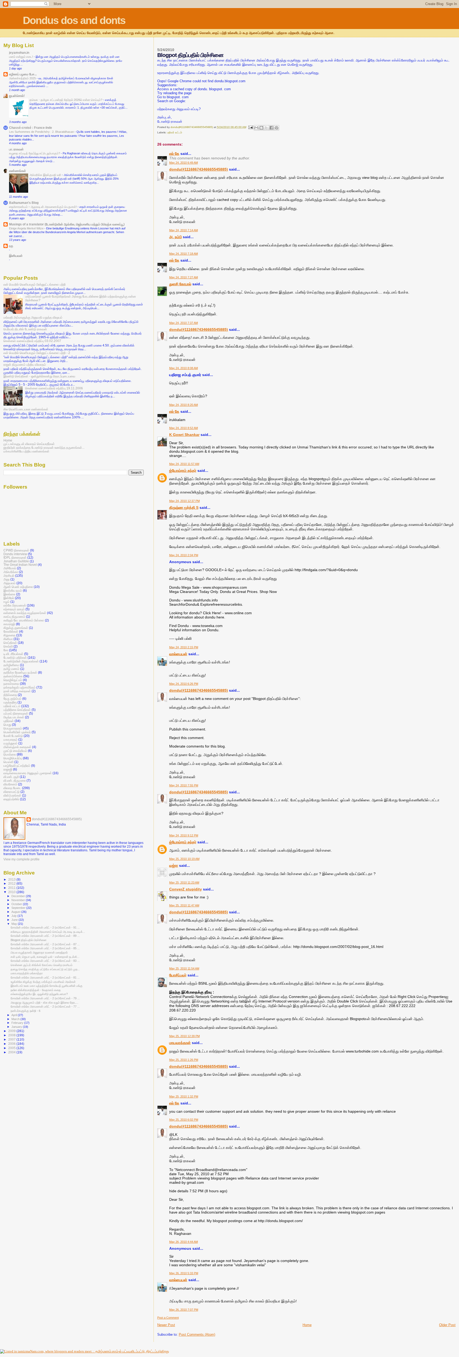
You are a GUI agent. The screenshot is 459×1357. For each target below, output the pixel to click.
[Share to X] (266, 127)
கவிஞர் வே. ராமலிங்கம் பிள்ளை (23, 620)
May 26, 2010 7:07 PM (183, 1309)
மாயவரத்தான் (180, 1043)
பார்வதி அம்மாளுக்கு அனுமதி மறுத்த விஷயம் (32, 317)
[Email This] (256, 127)
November (18, 900)
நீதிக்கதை (10, 694)
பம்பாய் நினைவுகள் (15, 713)
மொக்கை (9, 754)
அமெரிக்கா (10, 572)
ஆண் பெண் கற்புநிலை (18, 586)
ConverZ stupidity (185, 889)
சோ (5, 650)
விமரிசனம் (10, 784)
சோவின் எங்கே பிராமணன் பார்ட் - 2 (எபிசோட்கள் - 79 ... (45, 998)
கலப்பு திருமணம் (14, 616)
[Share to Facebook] (271, 127)
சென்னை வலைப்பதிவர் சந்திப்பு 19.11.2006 (54, 388)
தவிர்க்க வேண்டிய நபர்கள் (20, 672)
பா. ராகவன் (16, 149)
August (16, 911)
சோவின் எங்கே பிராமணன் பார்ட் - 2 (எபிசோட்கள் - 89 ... (45, 935)
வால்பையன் (178, 654)
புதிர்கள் (8, 721)
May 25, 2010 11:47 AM (184, 905)
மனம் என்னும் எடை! (21, 56)
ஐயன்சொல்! (17, 95)
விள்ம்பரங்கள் (12, 795)
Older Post (447, 1325)
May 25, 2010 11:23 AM (184, 882)
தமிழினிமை (11, 665)
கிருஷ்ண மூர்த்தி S (183, 507)
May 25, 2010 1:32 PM (183, 1096)
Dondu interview (15, 554)
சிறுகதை (9, 635)
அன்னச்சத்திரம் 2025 (23, 78)
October (17, 904)
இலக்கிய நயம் (12, 590)
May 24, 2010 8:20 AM (183, 404)
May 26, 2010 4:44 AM (183, 1241)
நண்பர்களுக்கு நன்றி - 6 (25, 1010)
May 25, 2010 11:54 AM (184, 968)
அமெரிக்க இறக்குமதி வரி (45, 174)
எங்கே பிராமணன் (14, 605)
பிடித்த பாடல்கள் (13, 717)
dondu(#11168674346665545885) (198, 169)
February (17, 1022)
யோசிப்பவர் (177, 975)
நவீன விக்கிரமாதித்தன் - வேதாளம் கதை (36, 990)
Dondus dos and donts (74, 20)
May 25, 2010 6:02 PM (183, 1119)
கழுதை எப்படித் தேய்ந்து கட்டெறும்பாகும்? (35, 153)
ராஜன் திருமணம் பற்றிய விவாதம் (24, 364)
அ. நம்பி (175, 237)
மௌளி (8, 762)
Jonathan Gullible (16, 561)
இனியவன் (16, 255)
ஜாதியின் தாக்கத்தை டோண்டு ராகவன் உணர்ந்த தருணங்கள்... (43, 447)
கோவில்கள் (10, 631)
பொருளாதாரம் (12, 728)
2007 (12, 1039)
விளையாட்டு (11, 791)
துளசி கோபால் (180, 284)
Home (307, 1325)
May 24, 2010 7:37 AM (183, 322)
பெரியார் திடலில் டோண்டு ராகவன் (25, 329)
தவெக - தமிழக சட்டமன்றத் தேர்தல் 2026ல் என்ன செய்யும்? (66, 99)
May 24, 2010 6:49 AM (183, 162)
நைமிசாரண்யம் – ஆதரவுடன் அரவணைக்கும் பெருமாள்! (43, 206)
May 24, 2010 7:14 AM (183, 230)
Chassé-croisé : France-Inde (30, 127)
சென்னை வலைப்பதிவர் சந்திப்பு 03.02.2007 (32, 341)
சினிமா (8, 639)
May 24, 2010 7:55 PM (183, 785)
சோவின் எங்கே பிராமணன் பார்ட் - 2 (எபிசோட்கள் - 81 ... (45, 977)
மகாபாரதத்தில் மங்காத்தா (27, 973)
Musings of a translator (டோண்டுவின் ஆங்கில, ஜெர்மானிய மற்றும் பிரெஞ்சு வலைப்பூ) (67, 224)
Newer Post (166, 1325)
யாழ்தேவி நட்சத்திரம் (16, 765)
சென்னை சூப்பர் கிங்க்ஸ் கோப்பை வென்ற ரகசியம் (42, 965)
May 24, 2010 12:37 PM (184, 500)
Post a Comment (168, 1317)
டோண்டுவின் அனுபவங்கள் (21, 661)
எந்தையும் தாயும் (14, 609)
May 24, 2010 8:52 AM (183, 428)
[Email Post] (250, 127)
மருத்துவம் (10, 743)
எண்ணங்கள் (17, 170)
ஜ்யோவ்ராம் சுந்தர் (182, 470)
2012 (12, 883)
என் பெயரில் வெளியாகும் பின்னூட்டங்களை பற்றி (34, 284)
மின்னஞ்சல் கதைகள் (17, 747)
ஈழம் (6, 601)
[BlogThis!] (261, 127)
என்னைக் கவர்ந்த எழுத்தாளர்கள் (24, 612)
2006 (12, 1043)
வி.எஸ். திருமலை (14, 780)
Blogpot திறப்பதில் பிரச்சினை (28, 940)
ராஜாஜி (7, 769)
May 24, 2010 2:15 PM (183, 647)
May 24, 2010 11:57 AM (184, 463)
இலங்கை (9, 594)
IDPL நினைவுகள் (15, 557)
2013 (12, 879)
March (15, 1019)
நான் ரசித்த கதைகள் (17, 691)
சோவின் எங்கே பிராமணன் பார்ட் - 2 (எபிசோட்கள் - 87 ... (45, 944)
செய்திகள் (10, 642)
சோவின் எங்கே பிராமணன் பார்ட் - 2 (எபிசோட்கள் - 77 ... (45, 1006)
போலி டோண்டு (13, 735)
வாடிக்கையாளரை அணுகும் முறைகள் (27, 773)
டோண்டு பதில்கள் (15, 657)
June (15, 919)
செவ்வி (8, 646)
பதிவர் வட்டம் (174, 132)
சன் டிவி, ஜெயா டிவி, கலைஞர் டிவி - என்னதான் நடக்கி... (45, 956)
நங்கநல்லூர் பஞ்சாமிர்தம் (19, 687)
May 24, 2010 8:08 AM (183, 368)
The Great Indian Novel (20, 564)
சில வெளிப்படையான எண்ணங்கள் (25, 409)
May (14, 923)
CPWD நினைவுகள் (16, 550)
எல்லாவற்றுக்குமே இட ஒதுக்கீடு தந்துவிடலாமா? (39, 994)
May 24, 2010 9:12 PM (183, 835)
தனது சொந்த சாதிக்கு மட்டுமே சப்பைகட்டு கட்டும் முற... (45, 969)
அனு (6, 579)
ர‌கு (11, 246)
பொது (7, 724)
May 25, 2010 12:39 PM (184, 1036)
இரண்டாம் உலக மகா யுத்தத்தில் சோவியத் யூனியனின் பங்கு (47, 985)
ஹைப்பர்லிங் (11, 799)
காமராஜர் (9, 624)
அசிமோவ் (9, 568)
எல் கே (174, 153)
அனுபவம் (9, 583)
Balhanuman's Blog (24, 202)
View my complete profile (21, 859)
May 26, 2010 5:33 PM (183, 1273)
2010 (12, 892)
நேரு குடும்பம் (12, 698)
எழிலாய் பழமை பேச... (23, 74)
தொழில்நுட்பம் (12, 680)
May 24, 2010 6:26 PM (183, 683)
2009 (12, 1031)
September (18, 907)
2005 (12, 1048)
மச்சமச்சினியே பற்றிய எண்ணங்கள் (26, 451)
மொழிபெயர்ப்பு (12, 758)
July (14, 915)
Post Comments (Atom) (197, 1335)
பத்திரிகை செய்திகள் (17, 709)
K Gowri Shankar (184, 434)
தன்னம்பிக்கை (13, 676)
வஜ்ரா (173, 865)
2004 (12, 1052)
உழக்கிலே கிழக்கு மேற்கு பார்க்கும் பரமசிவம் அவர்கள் (43, 981)
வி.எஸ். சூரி (11, 776)
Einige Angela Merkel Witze (26, 228)
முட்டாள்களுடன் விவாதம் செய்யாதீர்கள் (29, 444)
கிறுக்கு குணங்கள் (15, 627)
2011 (12, 887)
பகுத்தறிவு (10, 702)
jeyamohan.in (19, 52)
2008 (12, 1035)
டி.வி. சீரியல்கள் (13, 653)
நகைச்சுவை (11, 683)
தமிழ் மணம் (11, 668)
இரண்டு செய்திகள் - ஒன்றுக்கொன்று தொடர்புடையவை (39, 376)
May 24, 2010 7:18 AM (183, 253)
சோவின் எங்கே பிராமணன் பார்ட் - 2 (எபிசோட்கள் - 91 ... (45, 927)
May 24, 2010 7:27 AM (183, 277)
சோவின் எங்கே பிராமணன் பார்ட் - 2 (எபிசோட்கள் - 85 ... (45, 948)
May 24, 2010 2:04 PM (183, 555)
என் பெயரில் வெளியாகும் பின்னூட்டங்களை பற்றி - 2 (36, 352)
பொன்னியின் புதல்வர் (17, 732)
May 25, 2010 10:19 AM (184, 858)
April (14, 1015)
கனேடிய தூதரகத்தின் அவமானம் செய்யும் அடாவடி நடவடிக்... (48, 931)
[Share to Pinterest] (276, 127)
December (18, 896)
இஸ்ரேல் (8, 598)
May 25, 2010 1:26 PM (183, 1059)
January (17, 1026)
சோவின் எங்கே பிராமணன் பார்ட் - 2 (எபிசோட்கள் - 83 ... (45, 960)
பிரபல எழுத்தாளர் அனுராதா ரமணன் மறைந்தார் (39, 952)
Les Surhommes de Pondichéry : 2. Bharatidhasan (42, 131)
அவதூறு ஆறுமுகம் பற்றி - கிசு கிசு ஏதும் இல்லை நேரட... (44, 1002)
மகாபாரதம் (10, 739)
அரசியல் (8, 575)
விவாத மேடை (12, 788)
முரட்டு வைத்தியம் (15, 750)
